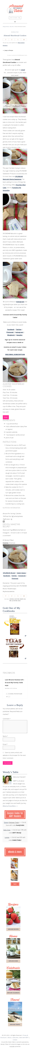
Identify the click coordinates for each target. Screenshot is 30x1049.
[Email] (24, 39)
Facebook (6, 576)
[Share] (12, 39)
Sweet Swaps (21, 573)
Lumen (7, 837)
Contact (15, 1040)
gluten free (14, 600)
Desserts (22, 599)
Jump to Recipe (8, 50)
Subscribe (15, 1037)
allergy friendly (6, 26)
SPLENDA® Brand (9, 573)
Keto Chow (6, 830)
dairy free (12, 26)
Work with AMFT (24, 1037)
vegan (19, 600)
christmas (11, 599)
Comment (7, 719)
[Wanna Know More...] (10, 806)
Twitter (14, 576)
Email (5, 744)
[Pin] (6, 39)
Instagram (22, 576)
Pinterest (15, 578)
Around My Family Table (15, 9)
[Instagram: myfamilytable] (15, 522)
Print (5, 417)
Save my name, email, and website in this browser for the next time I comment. (14, 755)
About (10, 1037)
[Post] (18, 39)
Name (5, 736)
